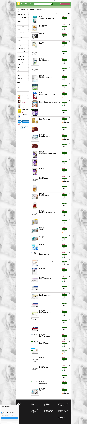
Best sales (18, 404)
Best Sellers (19, 93)
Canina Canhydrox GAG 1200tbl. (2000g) (46, 52)
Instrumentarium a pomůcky (22, 61)
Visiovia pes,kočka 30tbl (43, 178)
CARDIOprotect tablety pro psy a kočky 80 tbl (47, 212)
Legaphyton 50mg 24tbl (43, 359)
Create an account (67, 0)
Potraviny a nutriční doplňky (22, 17)
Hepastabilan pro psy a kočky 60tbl (45, 320)
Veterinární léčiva (20, 72)
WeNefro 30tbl (42, 390)
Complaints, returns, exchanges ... (49, 410)
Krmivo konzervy (20, 19)
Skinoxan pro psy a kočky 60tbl (45, 295)
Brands (18, 82)
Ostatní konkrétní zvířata (22, 42)
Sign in (62, 0)
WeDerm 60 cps (42, 220)
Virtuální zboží (20, 78)
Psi (19, 29)
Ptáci (20, 46)
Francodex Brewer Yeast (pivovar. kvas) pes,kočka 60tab (49, 102)
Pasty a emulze (22, 32)
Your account (47, 401)
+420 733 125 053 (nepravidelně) (24, 0)
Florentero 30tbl (42, 43)
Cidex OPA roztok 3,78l (25, 114)
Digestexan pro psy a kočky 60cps (45, 336)
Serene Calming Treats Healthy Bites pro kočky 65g (48, 153)
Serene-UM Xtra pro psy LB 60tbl (45, 161)
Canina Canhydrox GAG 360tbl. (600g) (46, 68)
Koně (20, 45)
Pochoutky (20, 24)
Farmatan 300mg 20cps (43, 85)
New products (19, 403)
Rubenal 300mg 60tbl (43, 383)
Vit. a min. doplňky (21, 26)
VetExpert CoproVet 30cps (44, 343)
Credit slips (45, 406)
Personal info (46, 403)
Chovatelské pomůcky (21, 14)
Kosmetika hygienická (21, 54)
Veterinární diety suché (21, 65)
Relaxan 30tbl (41, 26)
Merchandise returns (47, 404)
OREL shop (26, 7)
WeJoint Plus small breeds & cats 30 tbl (46, 195)
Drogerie (19, 64)
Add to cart (65, 17)
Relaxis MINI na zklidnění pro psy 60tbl (46, 246)
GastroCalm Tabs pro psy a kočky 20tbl (46, 18)
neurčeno (21, 35)
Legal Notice (32, 404)
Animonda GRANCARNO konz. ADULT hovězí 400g (25, 95)
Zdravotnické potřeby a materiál (21, 21)
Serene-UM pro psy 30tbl (43, 170)
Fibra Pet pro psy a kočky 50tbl (44, 119)
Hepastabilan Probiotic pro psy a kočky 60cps (47, 261)
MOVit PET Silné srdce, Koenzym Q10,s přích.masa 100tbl (49, 111)
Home (18, 11)
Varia (18, 67)
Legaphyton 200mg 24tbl (43, 367)
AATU (19, 87)
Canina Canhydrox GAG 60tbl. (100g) (46, 77)
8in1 (18, 85)
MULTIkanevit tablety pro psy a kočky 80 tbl (47, 187)
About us (32, 406)
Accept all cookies (9, 418)
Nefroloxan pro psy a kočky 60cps (45, 270)
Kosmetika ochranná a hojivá (22, 53)
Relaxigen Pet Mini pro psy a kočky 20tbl (46, 136)
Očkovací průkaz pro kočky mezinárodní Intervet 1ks (25, 109)
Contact (59, 401)
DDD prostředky (20, 70)
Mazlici (21, 7)
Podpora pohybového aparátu (23, 51)
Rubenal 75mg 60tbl (42, 376)
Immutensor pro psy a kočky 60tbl (45, 312)
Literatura (19, 80)
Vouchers (45, 409)
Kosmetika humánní (21, 56)
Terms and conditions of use (35, 405)
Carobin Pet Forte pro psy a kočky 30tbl (46, 144)
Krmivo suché (20, 12)
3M (18, 84)
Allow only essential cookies (9, 420)
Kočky (20, 40)
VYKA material (32, 7)
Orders (45, 405)
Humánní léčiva (20, 75)
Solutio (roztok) (22, 34)
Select (62, 13)
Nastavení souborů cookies (48, 411)
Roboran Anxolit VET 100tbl (44, 254)
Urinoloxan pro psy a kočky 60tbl (45, 278)
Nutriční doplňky (20, 23)
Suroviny (19, 73)
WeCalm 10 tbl (41, 237)
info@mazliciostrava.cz (36, 0)
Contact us (32, 413)
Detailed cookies (33, 411)
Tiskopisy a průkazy (21, 59)
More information (9, 422)
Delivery (32, 403)
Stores (31, 416)
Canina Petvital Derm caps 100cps (45, 60)
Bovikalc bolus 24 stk (43, 35)
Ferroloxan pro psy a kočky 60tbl (45, 328)
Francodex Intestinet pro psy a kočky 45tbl (47, 94)
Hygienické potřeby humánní (22, 62)
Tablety (21, 37)
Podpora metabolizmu (22, 27)
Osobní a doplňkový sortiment (22, 69)
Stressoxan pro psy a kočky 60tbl (45, 287)
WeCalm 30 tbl (41, 229)
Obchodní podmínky (34, 412)
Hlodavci (20, 43)
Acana (19, 90)
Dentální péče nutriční (22, 48)
